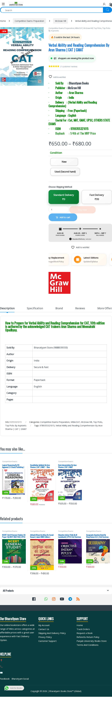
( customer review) (68, 66)
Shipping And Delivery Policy (52, 633)
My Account (44, 625)
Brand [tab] (59, 308)
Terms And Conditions (87, 644)
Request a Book (84, 633)
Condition (56, 152)
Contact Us (43, 629)
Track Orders (83, 629)
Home (3, 21)
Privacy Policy (45, 637)
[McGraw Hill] (59, 283)
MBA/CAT (79, 28)
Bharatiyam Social (20, 678)
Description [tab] (7, 308)
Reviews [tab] (80, 308)
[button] (41, 30)
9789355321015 (47, 425)
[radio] (64, 162)
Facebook (4, 678)
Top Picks (98, 28)
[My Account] (104, 4)
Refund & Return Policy (88, 637)
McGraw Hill (60, 21)
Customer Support (47, 640)
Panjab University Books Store (92, 640)
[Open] (3, 4)
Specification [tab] (35, 308)
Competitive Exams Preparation (29, 21)
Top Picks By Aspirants (15, 425)
